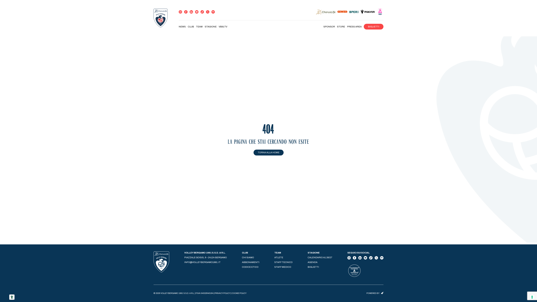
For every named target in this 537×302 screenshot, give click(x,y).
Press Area (354, 26)
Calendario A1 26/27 (320, 257)
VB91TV (223, 26)
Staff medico (282, 267)
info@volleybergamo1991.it (202, 262)
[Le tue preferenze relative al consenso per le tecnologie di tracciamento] (532, 297)
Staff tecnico (283, 262)
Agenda (312, 262)
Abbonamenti (250, 262)
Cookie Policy (239, 293)
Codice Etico (250, 267)
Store (341, 26)
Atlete (278, 257)
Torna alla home (268, 152)
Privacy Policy (222, 293)
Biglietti (373, 26)
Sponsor (329, 26)
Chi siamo (248, 257)
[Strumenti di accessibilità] (12, 297)
